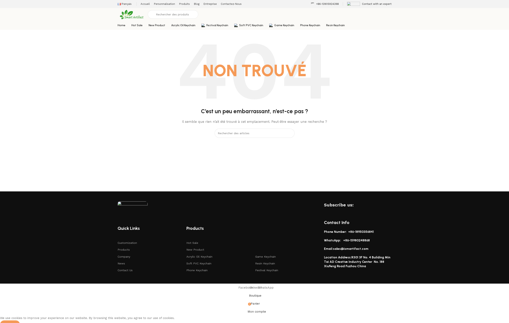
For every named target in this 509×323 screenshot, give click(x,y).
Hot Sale (192, 242)
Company (124, 256)
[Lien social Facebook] (358, 205)
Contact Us (125, 270)
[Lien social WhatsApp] (372, 205)
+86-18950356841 (361, 232)
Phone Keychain (197, 270)
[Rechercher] (290, 133)
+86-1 (347, 240)
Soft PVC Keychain (198, 263)
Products (124, 249)
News (121, 263)
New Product (195, 249)
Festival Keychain (266, 270)
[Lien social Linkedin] (365, 205)
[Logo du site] (132, 14)
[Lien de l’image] (133, 207)
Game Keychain (265, 256)
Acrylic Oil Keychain (199, 256)
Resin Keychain (265, 263)
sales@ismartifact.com (350, 249)
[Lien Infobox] (325, 4)
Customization (127, 242)
